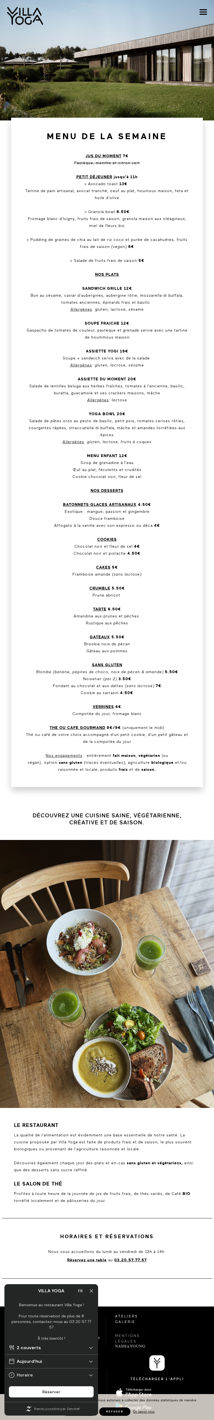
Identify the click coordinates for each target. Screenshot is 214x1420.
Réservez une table (87, 1260)
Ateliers (126, 1316)
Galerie (125, 1322)
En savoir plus (144, 1412)
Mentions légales (127, 1338)
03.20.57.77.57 (130, 1260)
